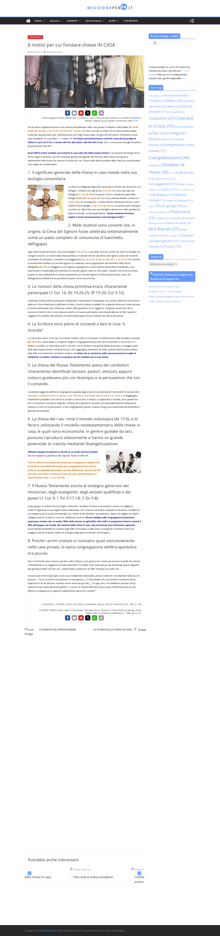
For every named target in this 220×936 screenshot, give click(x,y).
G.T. (172, 173)
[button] (43, 21)
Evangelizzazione (169, 157)
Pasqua (183, 200)
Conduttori (162, 118)
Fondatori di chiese (54, 52)
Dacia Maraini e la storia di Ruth (164, 286)
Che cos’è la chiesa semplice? (50, 877)
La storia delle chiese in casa (112, 629)
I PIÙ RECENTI (131, 20)
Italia (183, 184)
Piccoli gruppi (169, 206)
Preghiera (162, 218)
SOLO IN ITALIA (93, 20)
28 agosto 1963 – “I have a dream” (165, 291)
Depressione (161, 139)
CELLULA (54, 20)
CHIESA (38, 20)
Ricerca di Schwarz (179, 223)
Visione (156, 247)
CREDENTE (72, 20)
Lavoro (168, 189)
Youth (173, 246)
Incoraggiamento (164, 184)
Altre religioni (156, 96)
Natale (171, 200)
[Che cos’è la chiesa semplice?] (37, 869)
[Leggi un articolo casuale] (191, 20)
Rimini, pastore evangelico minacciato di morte (171, 296)
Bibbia (174, 101)
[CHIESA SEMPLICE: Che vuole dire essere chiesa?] (94, 869)
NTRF (136, 120)
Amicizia (171, 95)
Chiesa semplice (35, 37)
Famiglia (155, 165)
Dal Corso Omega (169, 133)
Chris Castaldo (176, 111)
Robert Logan (171, 235)
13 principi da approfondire (57, 629)
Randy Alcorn (159, 223)
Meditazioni (162, 195)
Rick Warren (164, 229)
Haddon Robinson (165, 178)
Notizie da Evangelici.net (164, 279)
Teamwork (187, 241)
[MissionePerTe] (28, 20)
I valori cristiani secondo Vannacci (165, 301)
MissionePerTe (36, 52)
